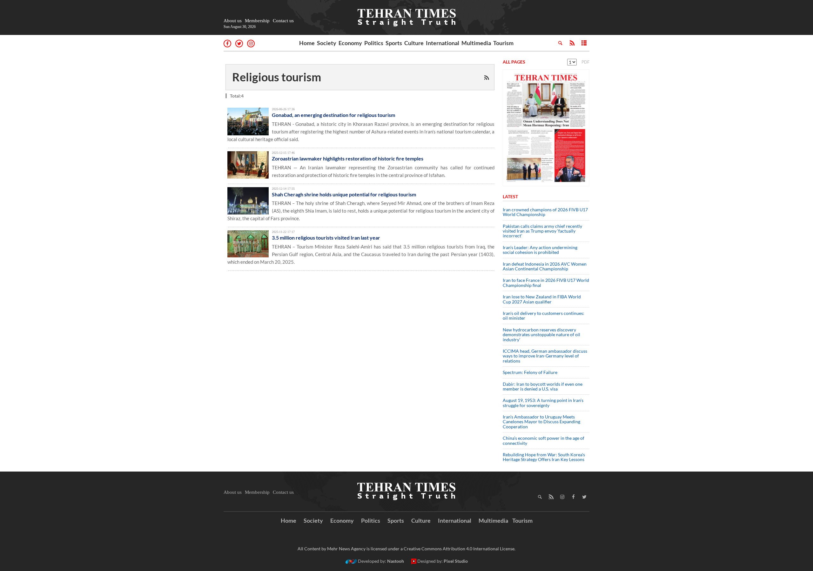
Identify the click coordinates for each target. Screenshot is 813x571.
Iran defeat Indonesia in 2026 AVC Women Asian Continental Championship (545, 266)
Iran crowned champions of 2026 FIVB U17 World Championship (545, 212)
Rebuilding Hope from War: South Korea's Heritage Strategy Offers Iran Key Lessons (544, 457)
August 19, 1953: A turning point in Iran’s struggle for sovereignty (543, 403)
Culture (414, 42)
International (442, 42)
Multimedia (476, 42)
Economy (350, 42)
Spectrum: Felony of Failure (530, 372)
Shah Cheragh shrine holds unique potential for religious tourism (344, 194)
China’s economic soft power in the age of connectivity (543, 440)
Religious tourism (276, 77)
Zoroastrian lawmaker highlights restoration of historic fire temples (347, 158)
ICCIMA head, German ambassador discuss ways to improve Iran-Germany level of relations (545, 356)
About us (233, 20)
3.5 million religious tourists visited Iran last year (326, 238)
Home (307, 42)
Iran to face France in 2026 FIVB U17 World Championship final (546, 282)
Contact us (283, 20)
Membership (257, 20)
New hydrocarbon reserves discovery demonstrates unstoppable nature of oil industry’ (541, 334)
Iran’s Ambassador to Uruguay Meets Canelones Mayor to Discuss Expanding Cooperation (541, 421)
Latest (510, 196)
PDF (585, 62)
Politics (373, 42)
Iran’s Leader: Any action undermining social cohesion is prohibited (540, 250)
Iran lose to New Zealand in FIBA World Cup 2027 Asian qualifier (542, 299)
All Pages (514, 62)
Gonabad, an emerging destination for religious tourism (333, 115)
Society (326, 42)
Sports (394, 42)
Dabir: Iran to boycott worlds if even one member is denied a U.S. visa (542, 386)
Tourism (503, 42)
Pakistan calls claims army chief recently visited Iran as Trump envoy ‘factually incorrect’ (542, 231)
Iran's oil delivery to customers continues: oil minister (543, 315)
